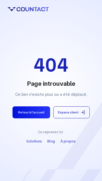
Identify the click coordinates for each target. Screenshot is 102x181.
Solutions (34, 141)
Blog (51, 141)
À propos (68, 141)
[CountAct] (51, 9)
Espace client (68, 112)
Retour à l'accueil (31, 112)
